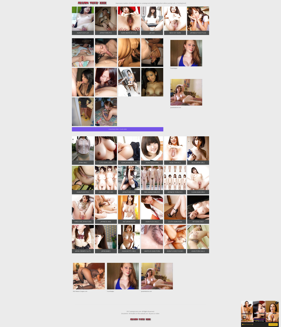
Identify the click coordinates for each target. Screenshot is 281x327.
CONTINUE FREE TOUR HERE (118, 129)
